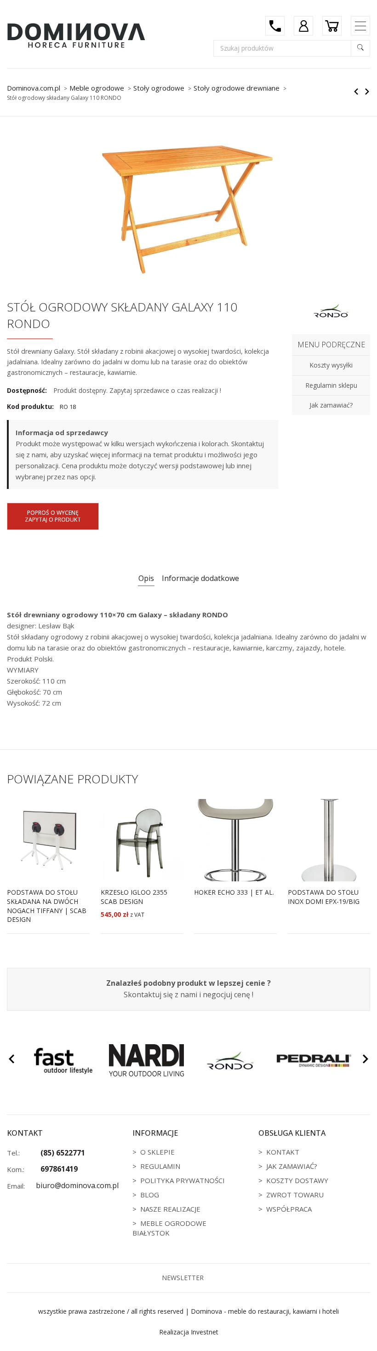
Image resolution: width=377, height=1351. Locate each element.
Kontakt (282, 1151)
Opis (146, 578)
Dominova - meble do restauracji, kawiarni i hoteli (265, 1311)
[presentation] (11, 1060)
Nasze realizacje (170, 1208)
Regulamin (160, 1166)
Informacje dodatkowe (200, 578)
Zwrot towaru (295, 1194)
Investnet (204, 1332)
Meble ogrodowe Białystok (169, 1228)
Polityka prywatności (182, 1180)
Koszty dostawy (297, 1180)
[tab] (146, 578)
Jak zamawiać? (291, 1166)
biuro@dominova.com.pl (77, 1185)
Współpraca (289, 1208)
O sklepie (157, 1151)
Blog (149, 1194)
